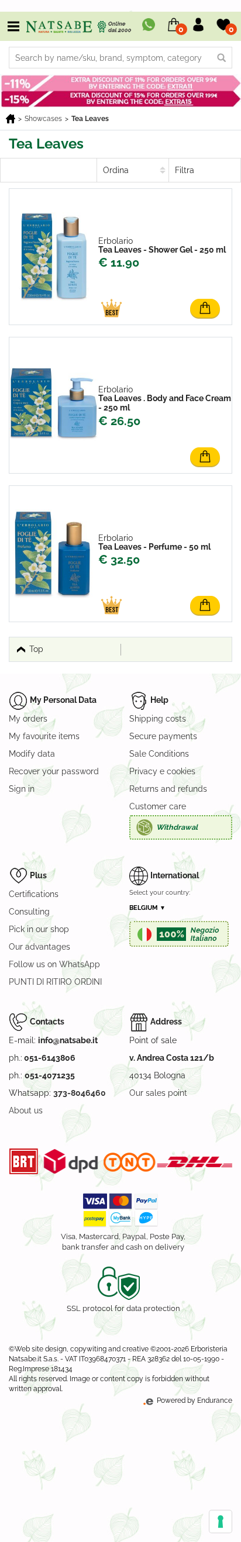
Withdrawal (177, 827)
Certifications (33, 894)
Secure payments (163, 736)
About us (26, 1110)
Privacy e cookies (162, 771)
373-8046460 (79, 1093)
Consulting (29, 911)
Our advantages (39, 946)
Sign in (22, 789)
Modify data (32, 753)
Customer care (157, 806)
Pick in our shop (39, 929)
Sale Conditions (159, 753)
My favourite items (44, 736)
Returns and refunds (168, 789)
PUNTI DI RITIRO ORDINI (55, 981)
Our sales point (158, 1093)
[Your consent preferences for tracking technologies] (220, 1521)
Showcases (43, 119)
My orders (28, 718)
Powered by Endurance (193, 1400)
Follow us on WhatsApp (54, 964)
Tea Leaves (90, 119)
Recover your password (54, 771)
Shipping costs (157, 718)
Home (10, 118)
